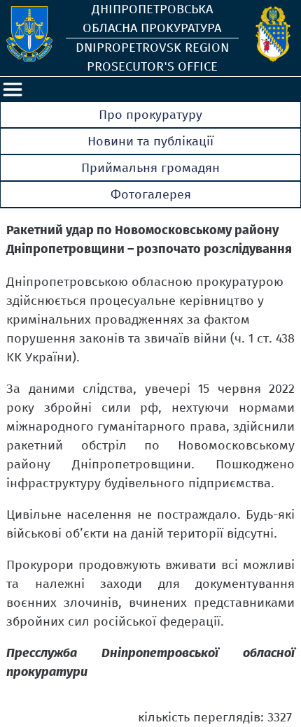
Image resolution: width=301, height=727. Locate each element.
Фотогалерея (151, 194)
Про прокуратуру (150, 114)
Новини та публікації (151, 141)
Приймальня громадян (150, 167)
